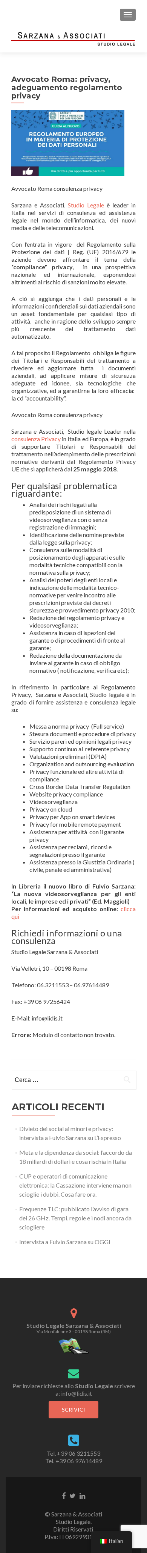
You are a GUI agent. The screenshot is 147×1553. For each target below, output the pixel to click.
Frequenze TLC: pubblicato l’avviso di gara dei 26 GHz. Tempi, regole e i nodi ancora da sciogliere (75, 1218)
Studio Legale (86, 205)
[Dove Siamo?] (73, 1345)
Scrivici (73, 1409)
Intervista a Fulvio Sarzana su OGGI (64, 1241)
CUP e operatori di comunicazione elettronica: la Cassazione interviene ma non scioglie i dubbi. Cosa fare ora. (75, 1185)
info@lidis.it (76, 1393)
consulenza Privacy (36, 438)
